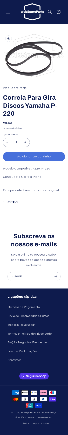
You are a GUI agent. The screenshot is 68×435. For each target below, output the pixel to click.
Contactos (15, 360)
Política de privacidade (36, 423)
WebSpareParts (30, 413)
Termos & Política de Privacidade (30, 333)
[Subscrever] (56, 276)
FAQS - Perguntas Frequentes (28, 342)
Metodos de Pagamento (24, 307)
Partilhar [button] (13, 202)
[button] (8, 12)
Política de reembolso (40, 418)
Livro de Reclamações (22, 351)
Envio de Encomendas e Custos (28, 316)
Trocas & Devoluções (21, 325)
